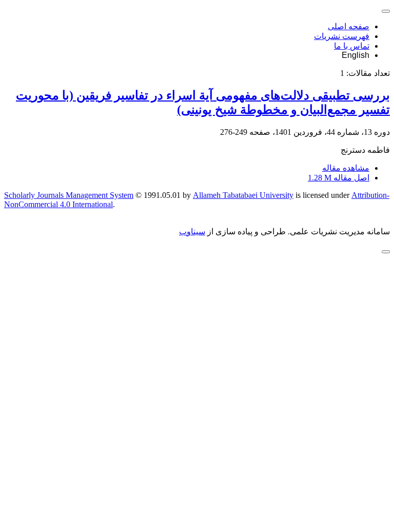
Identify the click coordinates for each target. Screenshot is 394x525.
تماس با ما (351, 46)
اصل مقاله (338, 177)
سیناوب (192, 231)
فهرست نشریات (341, 36)
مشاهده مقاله (345, 168)
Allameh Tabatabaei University (243, 195)
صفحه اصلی (348, 26)
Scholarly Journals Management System (68, 195)
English (355, 55)
